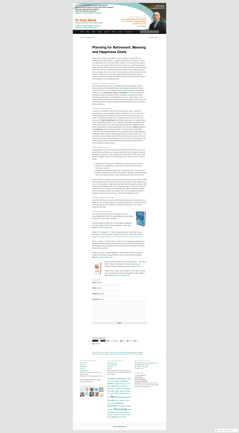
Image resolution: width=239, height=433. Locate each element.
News (113, 403)
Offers (113, 32)
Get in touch (128, 32)
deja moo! (127, 384)
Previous (151, 37)
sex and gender (119, 412)
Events (120, 32)
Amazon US (108, 227)
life (114, 352)
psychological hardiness (126, 90)
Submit (119, 323)
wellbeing (114, 417)
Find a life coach (109, 352)
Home (82, 32)
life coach (119, 397)
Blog (88, 32)
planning (113, 354)
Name (96, 282)
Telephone (98, 294)
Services (106, 32)
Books (99, 32)
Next (157, 37)
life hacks (127, 397)
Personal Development (115, 404)
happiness (107, 354)
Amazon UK (99, 227)
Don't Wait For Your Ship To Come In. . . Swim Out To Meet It (119, 387)
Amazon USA (135, 266)
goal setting (115, 393)
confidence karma (119, 384)
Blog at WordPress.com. (119, 426)
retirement (118, 354)
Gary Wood (126, 354)
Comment (98, 299)
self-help (110, 412)
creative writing (96, 354)
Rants (129, 409)
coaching (140, 352)
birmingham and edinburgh (116, 379)
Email (96, 288)
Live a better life (120, 352)
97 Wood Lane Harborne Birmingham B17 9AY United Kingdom (84, 366)
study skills (116, 415)
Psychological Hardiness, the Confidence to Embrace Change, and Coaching (119, 237)
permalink (139, 354)
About (93, 32)
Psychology (128, 352)
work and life (122, 417)
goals (102, 354)
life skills (111, 400)
